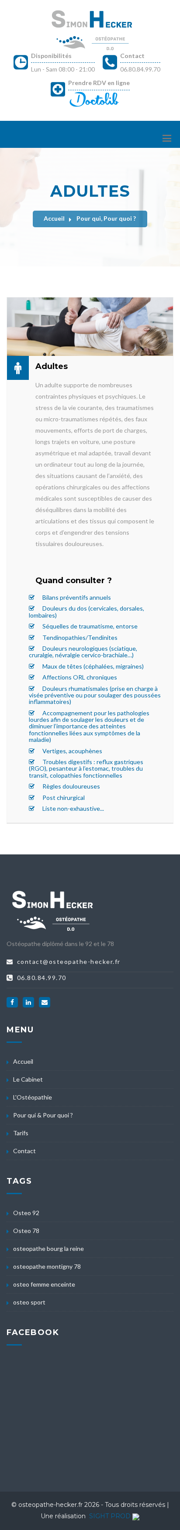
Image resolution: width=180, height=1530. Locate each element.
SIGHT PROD (109, 1516)
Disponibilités (51, 55)
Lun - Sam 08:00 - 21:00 (63, 69)
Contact (132, 55)
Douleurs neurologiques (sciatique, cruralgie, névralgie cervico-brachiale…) (83, 652)
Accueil (54, 218)
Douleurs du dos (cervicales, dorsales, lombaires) (86, 611)
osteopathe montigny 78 (47, 1266)
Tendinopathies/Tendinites (79, 637)
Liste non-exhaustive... (72, 808)
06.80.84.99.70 (140, 69)
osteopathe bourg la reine (48, 1248)
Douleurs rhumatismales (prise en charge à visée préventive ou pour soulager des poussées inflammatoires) (95, 695)
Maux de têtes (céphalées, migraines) (92, 666)
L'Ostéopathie (32, 1097)
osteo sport (29, 1302)
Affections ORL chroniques (79, 677)
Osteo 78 (26, 1230)
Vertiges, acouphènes (71, 751)
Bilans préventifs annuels (76, 597)
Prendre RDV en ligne (99, 82)
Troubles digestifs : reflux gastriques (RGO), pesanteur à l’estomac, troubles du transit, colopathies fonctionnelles (86, 768)
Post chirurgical (63, 797)
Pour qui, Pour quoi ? (106, 218)
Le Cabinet (28, 1079)
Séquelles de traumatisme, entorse (89, 626)
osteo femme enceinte (44, 1284)
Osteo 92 (26, 1212)
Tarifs (20, 1133)
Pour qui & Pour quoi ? (43, 1115)
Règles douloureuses (70, 786)
